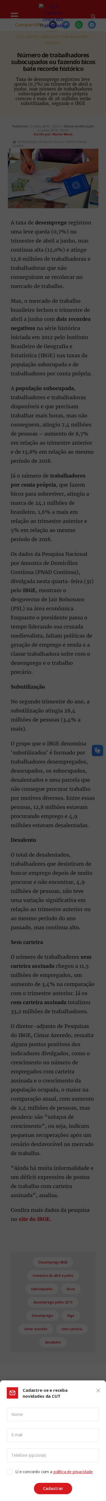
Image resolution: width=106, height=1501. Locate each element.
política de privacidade (73, 1471)
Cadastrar (53, 1488)
